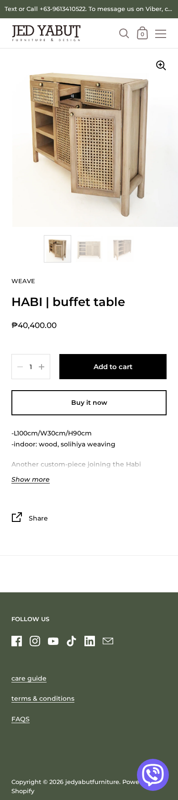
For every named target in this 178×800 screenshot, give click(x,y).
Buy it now (89, 402)
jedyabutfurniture (92, 782)
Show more (30, 479)
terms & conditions (42, 698)
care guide (29, 678)
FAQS (20, 719)
